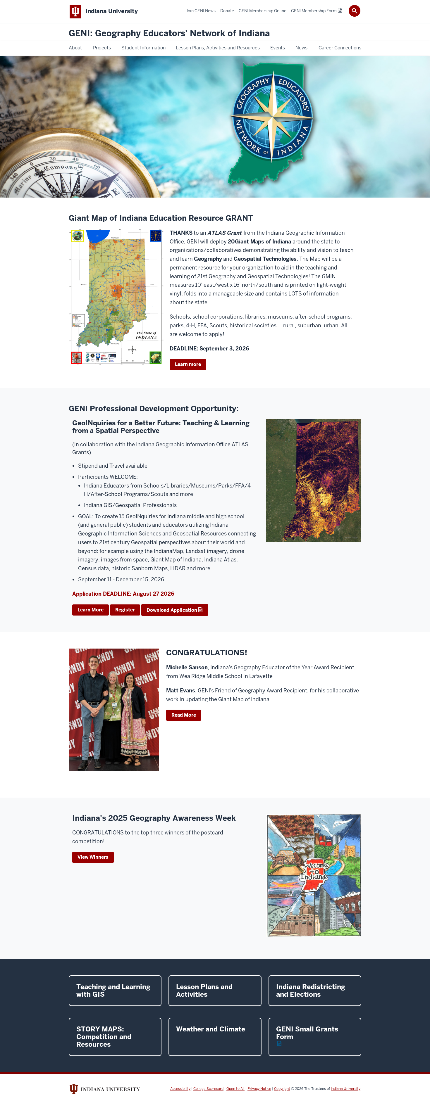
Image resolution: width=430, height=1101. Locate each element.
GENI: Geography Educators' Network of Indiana (169, 33)
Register (125, 610)
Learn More (91, 610)
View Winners (93, 857)
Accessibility (180, 1088)
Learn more (188, 364)
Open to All (235, 1088)
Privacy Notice (259, 1088)
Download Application (172, 610)
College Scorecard (208, 1088)
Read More (183, 715)
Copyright (282, 1088)
